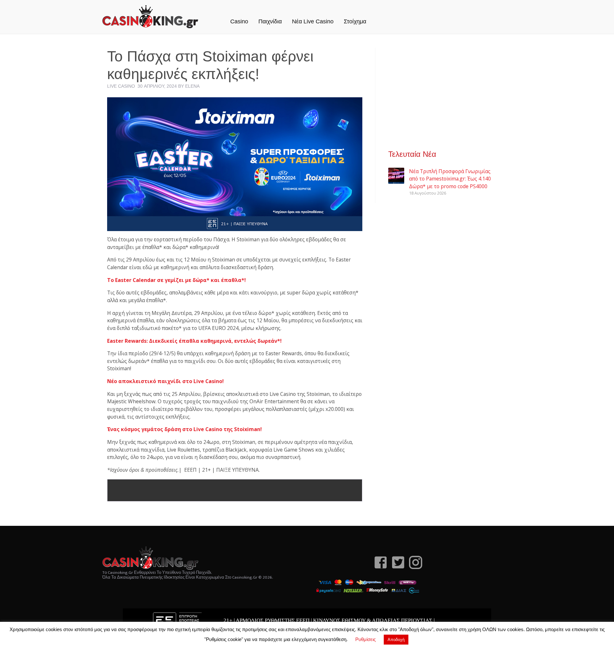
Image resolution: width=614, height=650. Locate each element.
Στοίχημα (355, 21)
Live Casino (121, 86)
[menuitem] (239, 14)
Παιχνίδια (270, 21)
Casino (239, 21)
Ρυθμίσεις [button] (365, 639)
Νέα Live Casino (313, 21)
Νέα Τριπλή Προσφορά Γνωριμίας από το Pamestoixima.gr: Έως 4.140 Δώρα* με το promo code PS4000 (450, 179)
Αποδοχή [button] (396, 639)
